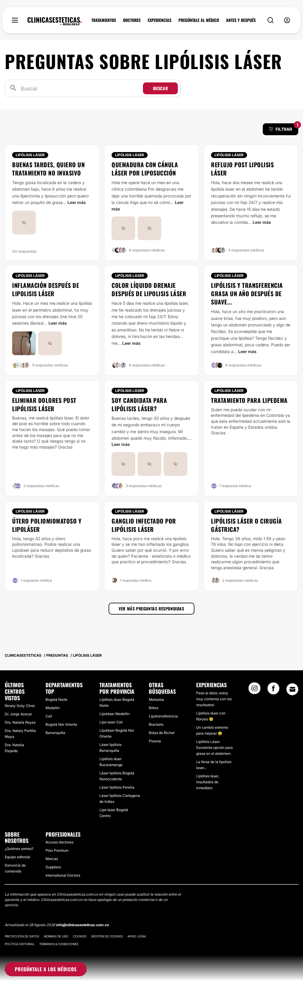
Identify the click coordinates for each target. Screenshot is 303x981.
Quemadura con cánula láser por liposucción (145, 168)
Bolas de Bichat (162, 732)
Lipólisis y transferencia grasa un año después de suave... (247, 293)
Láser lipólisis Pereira (116, 787)
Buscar (160, 88)
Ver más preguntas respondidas (151, 608)
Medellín (53, 708)
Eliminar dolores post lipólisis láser (44, 404)
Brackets (156, 724)
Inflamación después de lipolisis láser (45, 289)
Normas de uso (56, 936)
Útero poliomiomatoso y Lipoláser (46, 525)
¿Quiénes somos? (19, 848)
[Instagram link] (254, 690)
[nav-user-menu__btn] (287, 20)
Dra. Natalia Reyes (20, 722)
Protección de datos (22, 936)
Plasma (155, 741)
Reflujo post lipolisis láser (242, 168)
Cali (49, 716)
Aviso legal (137, 936)
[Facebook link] (273, 690)
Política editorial (20, 944)
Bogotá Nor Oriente (61, 724)
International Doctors (63, 875)
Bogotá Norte (56, 699)
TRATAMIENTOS (103, 20)
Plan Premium (57, 850)
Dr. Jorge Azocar (18, 714)
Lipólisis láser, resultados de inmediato (207, 782)
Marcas (52, 858)
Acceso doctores (59, 842)
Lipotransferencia (163, 716)
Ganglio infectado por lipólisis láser (144, 525)
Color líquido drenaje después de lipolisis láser (149, 289)
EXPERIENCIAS (159, 20)
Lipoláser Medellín (114, 714)
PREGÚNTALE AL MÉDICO (198, 20)
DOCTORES (132, 20)
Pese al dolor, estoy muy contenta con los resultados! (214, 699)
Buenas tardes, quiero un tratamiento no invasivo (48, 168)
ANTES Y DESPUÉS (241, 20)
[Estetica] (55, 21)
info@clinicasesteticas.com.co (82, 925)
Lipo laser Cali (111, 722)
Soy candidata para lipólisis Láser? (139, 404)
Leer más (76, 202)
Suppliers (53, 867)
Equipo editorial (17, 857)
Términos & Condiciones (58, 944)
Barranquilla (55, 732)
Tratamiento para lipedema (249, 400)
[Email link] (292, 689)
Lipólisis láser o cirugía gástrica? (246, 525)
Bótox (153, 708)
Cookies (79, 936)
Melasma (156, 699)
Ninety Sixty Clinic (20, 706)
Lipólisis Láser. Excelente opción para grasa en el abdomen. (214, 747)
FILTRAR (286, 127)
